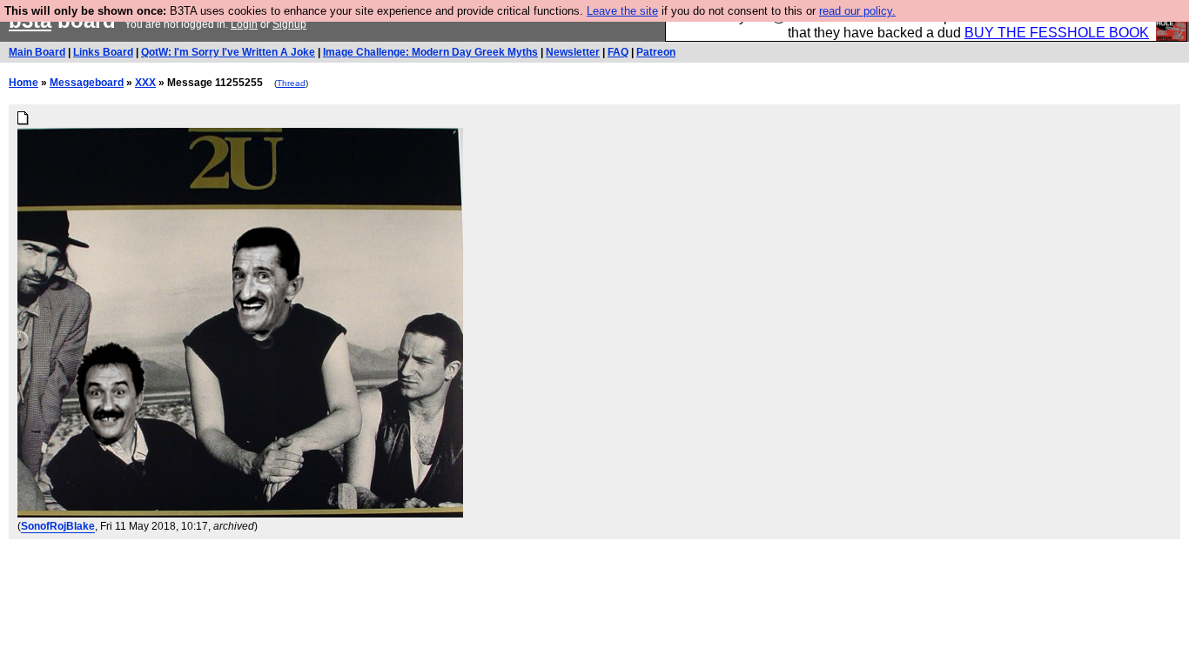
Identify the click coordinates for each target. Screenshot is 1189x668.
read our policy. (857, 10)
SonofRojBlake (58, 526)
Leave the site (622, 10)
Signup (289, 24)
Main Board (37, 52)
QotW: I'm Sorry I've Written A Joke (228, 52)
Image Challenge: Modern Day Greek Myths (430, 52)
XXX (145, 83)
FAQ (618, 52)
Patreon (655, 52)
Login (244, 24)
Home (23, 83)
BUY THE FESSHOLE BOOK (1056, 32)
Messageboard (87, 83)
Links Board (103, 52)
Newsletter (573, 52)
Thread (291, 83)
